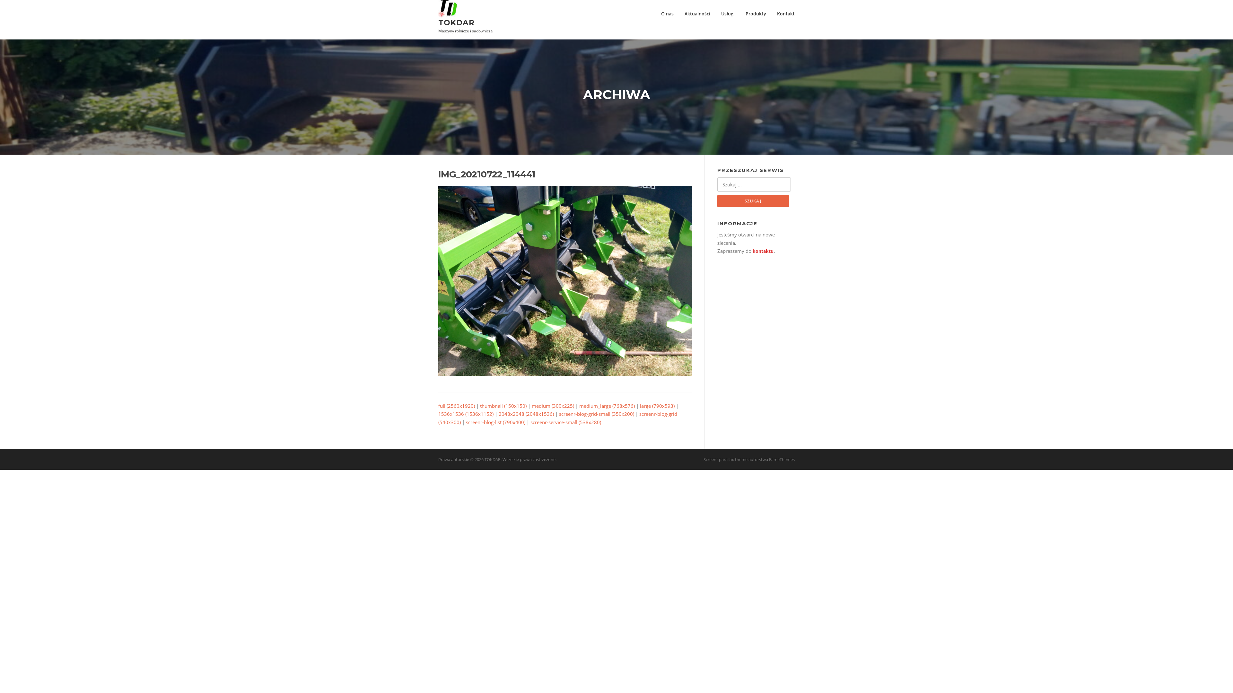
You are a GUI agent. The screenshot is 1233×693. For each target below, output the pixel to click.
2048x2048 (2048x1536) (526, 414)
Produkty (756, 14)
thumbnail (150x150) (503, 406)
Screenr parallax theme (726, 459)
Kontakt (786, 14)
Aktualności (697, 14)
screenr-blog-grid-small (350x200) (596, 414)
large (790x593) (657, 406)
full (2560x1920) (456, 406)
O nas (667, 14)
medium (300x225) (553, 406)
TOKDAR (456, 22)
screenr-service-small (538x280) (565, 422)
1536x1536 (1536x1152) (466, 414)
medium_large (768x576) (607, 406)
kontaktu (763, 251)
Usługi (728, 14)
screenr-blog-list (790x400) (495, 422)
